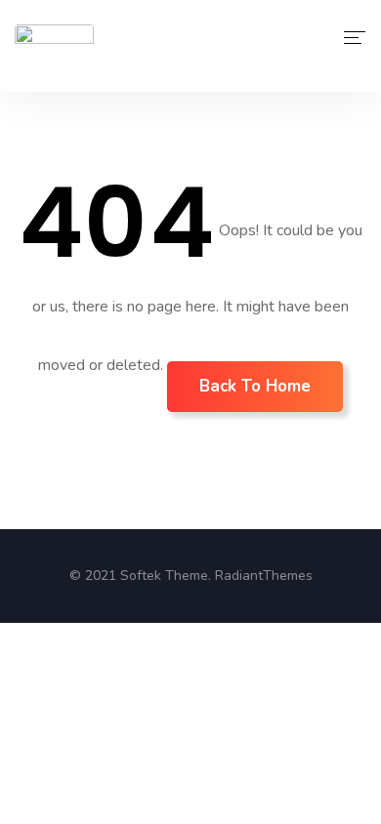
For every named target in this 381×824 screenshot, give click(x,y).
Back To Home (255, 386)
